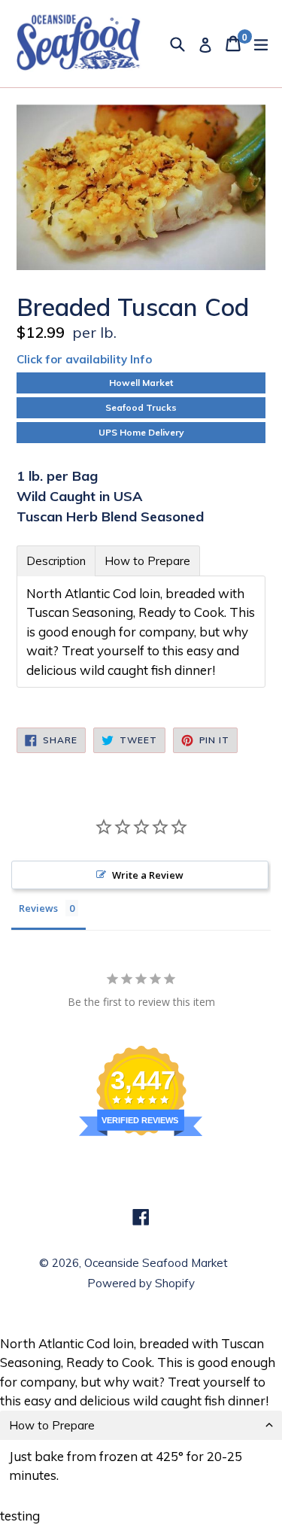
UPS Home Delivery (141, 432)
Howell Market (141, 382)
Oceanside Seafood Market (156, 1263)
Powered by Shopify (141, 1283)
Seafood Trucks (141, 407)
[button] (141, 1425)
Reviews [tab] (38, 908)
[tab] (56, 560)
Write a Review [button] (147, 875)
